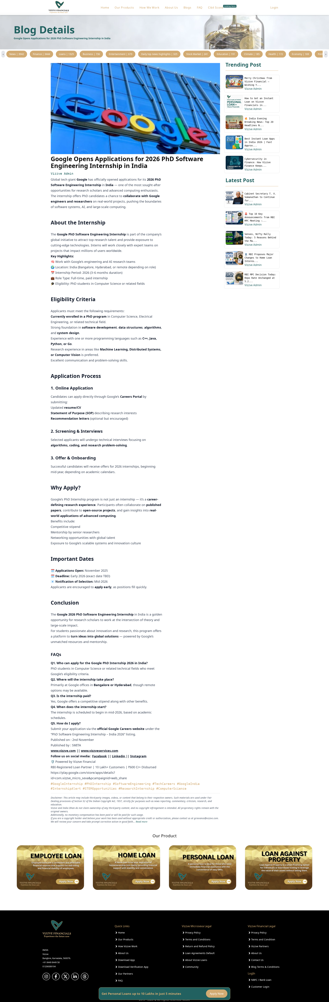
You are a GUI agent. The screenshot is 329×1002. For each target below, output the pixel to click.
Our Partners (125, 973)
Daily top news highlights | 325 (159, 54)
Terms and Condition (263, 939)
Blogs (187, 7)
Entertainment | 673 (120, 54)
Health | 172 (276, 54)
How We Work (149, 7)
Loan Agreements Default (200, 953)
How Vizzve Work (127, 946)
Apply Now (217, 993)
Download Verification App (133, 966)
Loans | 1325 (66, 54)
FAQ (200, 7)
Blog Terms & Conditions (265, 966)
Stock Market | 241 (197, 54)
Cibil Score (222, 7)
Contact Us (257, 960)
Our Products (124, 7)
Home (105, 7)
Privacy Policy (192, 932)
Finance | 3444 (41, 54)
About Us (171, 7)
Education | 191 (226, 54)
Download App (126, 960)
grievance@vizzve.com (206, 818)
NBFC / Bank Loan (261, 979)
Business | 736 (91, 54)
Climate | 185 (252, 54)
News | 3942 (16, 54)
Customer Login (260, 986)
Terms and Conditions (197, 939)
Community (191, 966)
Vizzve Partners (260, 946)
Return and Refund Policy (200, 946)
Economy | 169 (300, 54)
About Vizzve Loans (196, 960)
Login (274, 7)
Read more (141, 821)
